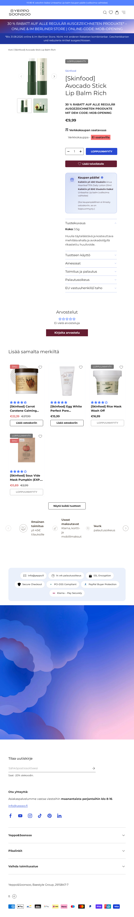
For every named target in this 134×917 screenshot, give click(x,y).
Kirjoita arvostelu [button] (67, 332)
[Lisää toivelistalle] (40, 367)
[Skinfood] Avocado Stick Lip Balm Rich (35, 49)
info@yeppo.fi (18, 806)
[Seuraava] (54, 76)
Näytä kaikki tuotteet (67, 505)
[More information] (102, 177)
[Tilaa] (91, 768)
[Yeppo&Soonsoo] (67, 672)
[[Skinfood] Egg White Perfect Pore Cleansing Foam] (67, 381)
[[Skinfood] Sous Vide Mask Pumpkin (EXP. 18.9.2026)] (26, 450)
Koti (10, 49)
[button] (116, 12)
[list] (37, 76)
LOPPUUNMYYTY (101, 151)
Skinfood (70, 70)
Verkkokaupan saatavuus (87, 130)
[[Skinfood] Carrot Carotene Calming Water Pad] (26, 381)
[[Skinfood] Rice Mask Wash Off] (107, 381)
